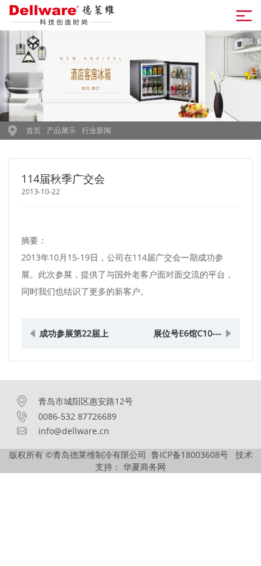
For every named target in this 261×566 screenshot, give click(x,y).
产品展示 (61, 130)
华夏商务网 (144, 466)
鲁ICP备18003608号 (191, 454)
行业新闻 (96, 130)
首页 (33, 130)
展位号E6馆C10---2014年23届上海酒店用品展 (188, 338)
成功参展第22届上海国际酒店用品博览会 (74, 338)
